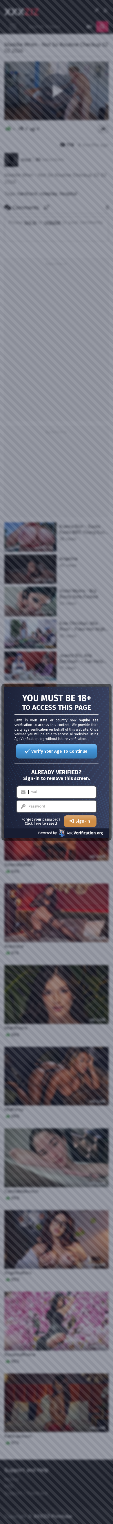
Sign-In (82, 821)
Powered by (47, 833)
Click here (33, 823)
